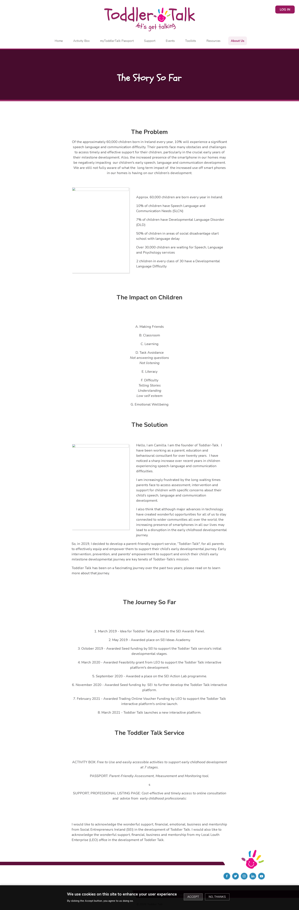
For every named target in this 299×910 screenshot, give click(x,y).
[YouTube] (261, 876)
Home (59, 41)
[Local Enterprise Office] (149, 876)
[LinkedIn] (252, 876)
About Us (237, 41)
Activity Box (81, 41)
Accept (193, 896)
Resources (213, 41)
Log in (285, 9)
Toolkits (190, 41)
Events (170, 41)
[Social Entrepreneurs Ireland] (55, 876)
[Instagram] (244, 876)
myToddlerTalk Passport (117, 41)
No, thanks (217, 896)
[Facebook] (226, 876)
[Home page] (149, 19)
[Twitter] (235, 876)
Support (149, 41)
